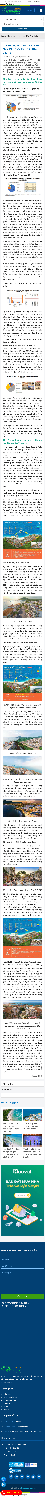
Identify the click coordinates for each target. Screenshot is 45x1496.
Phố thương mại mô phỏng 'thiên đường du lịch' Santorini (31, 1126)
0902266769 (21, 1422)
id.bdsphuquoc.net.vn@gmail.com (25, 1431)
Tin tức (16, 36)
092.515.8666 (23, 1426)
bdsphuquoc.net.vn (28, 1488)
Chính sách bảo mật (9, 1397)
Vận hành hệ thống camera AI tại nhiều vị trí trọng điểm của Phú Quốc (32, 1153)
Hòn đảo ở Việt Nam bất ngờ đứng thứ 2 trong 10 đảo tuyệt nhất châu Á (11, 1153)
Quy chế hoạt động (8, 1400)
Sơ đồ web (5, 1409)
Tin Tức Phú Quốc (30, 36)
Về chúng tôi (6, 1403)
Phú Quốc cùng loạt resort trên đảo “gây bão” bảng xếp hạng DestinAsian (11, 1127)
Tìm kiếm (22, 29)
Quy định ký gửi (7, 1394)
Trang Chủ (5, 36)
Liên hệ (4, 1406)
